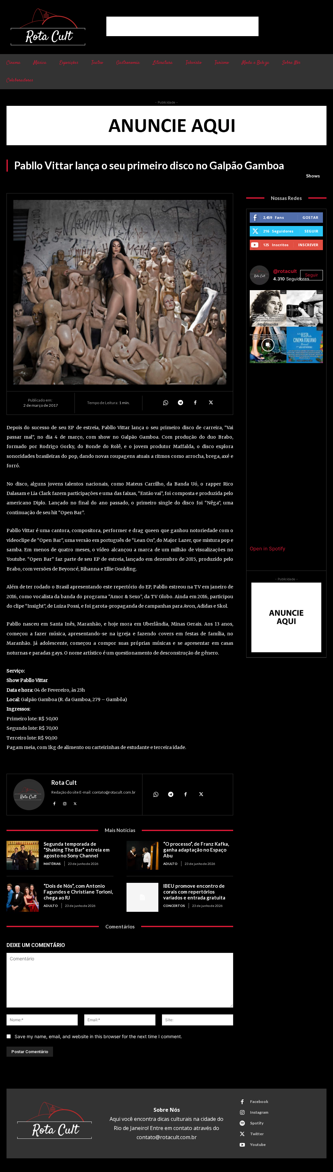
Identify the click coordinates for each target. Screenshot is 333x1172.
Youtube (258, 1144)
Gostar (310, 217)
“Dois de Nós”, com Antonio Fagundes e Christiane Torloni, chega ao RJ (78, 891)
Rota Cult (64, 782)
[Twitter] (210, 402)
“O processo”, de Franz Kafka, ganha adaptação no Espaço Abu (196, 849)
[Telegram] (180, 402)
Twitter (257, 1133)
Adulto (170, 864)
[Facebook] (195, 402)
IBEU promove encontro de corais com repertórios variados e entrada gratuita (194, 891)
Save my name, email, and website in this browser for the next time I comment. (98, 1036)
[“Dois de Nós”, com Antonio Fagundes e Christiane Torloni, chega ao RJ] (23, 897)
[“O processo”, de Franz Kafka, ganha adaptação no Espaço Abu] (143, 855)
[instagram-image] (268, 308)
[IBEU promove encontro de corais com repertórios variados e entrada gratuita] (143, 897)
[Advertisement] (182, 26)
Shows (313, 175)
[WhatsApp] (165, 402)
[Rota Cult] (29, 794)
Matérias (52, 864)
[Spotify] (242, 1123)
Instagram (259, 1112)
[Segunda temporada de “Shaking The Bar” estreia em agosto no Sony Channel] (23, 855)
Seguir (311, 231)
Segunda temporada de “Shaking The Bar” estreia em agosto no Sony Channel (77, 849)
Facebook (259, 1101)
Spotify (256, 1123)
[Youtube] (242, 1145)
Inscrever (308, 244)
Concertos (174, 906)
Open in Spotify (267, 548)
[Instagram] (65, 803)
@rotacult (285, 271)
